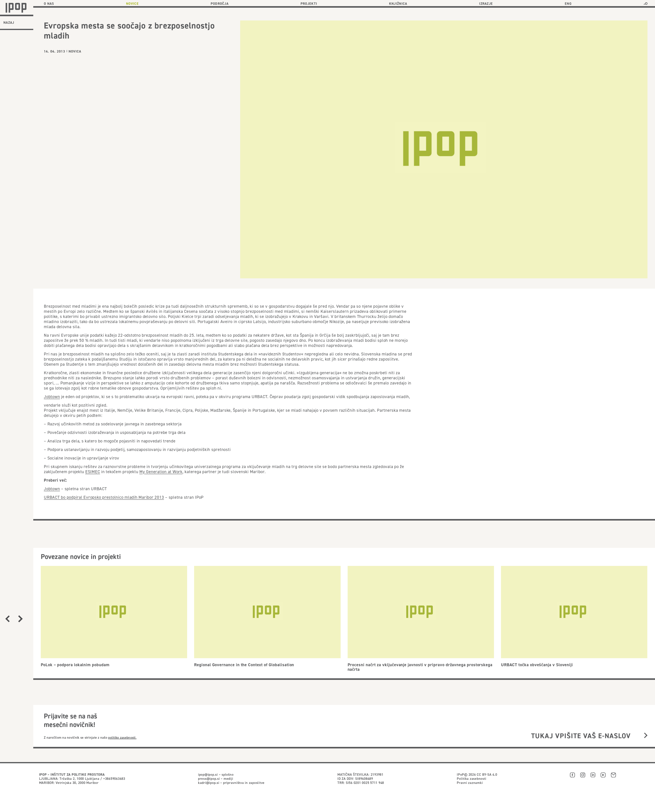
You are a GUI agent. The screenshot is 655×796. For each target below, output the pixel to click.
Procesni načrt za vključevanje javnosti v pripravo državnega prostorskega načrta (420, 667)
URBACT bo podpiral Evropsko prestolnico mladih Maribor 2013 (104, 497)
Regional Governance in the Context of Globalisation (244, 664)
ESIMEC (92, 471)
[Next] (20, 619)
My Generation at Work (161, 471)
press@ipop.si (209, 778)
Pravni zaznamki (470, 782)
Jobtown (52, 396)
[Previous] (7, 619)
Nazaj (8, 22)
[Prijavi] (645, 736)
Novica (75, 51)
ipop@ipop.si (208, 774)
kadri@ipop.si (208, 782)
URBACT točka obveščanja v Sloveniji (537, 664)
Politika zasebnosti (471, 778)
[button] (645, 4)
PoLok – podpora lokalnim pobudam (75, 664)
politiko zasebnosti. (122, 737)
